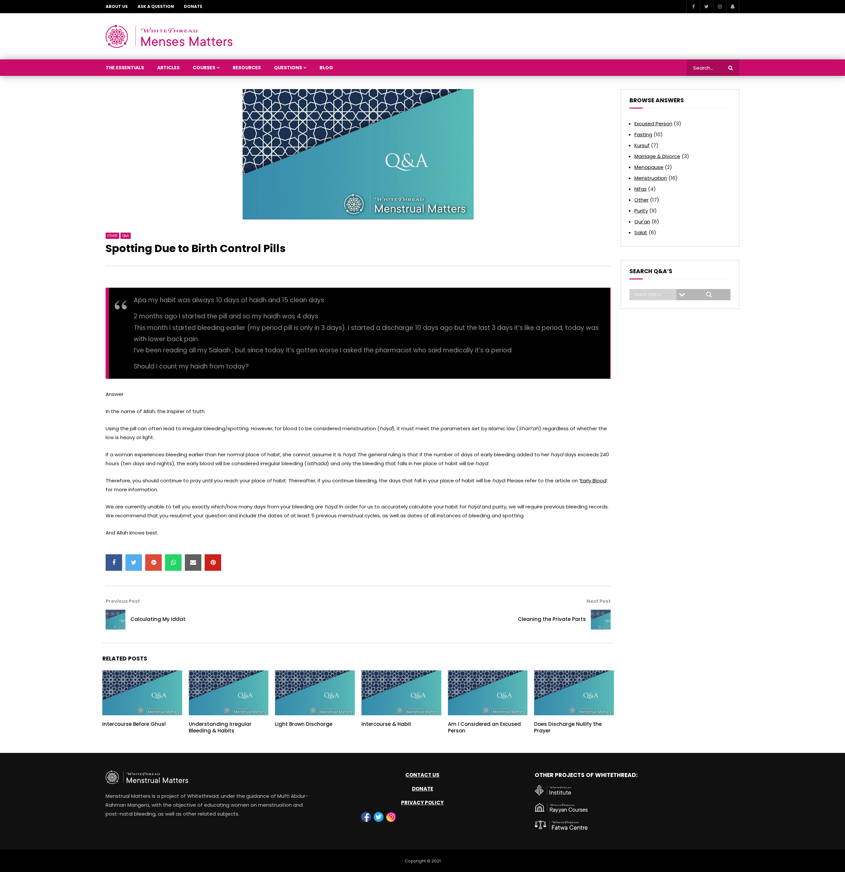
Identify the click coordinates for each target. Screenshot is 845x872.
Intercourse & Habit (386, 724)
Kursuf (642, 145)
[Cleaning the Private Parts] (601, 620)
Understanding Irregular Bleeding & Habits (220, 727)
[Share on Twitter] (133, 562)
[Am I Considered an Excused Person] (488, 692)
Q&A (125, 235)
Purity (641, 210)
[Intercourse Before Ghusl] (142, 692)
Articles (168, 67)
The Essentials (125, 67)
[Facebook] (693, 6)
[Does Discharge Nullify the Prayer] (574, 692)
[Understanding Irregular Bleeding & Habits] (229, 692)
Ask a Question (156, 6)
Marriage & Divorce (657, 156)
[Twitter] (706, 6)
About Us (117, 6)
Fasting (643, 134)
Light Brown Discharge (303, 724)
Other (112, 235)
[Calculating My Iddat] (115, 620)
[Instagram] (719, 6)
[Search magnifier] (709, 294)
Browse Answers (656, 100)
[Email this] (193, 562)
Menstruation (650, 178)
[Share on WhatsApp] (173, 562)
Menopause (648, 167)
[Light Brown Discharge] (315, 692)
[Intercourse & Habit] (401, 692)
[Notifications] (732, 6)
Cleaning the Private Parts (552, 619)
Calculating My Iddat (158, 619)
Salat (640, 232)
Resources (247, 67)
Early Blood (593, 480)
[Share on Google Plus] (153, 562)
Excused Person (653, 123)
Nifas (640, 188)
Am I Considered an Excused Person (484, 727)
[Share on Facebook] (114, 562)
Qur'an (642, 221)
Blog (326, 67)
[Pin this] (213, 562)
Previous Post (123, 601)
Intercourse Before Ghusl (134, 724)
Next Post (599, 601)
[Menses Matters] (169, 36)
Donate (193, 6)
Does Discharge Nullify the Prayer (568, 727)
